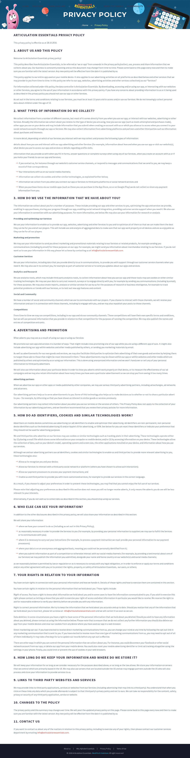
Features (38, 6)
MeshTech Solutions (100, 753)
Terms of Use (121, 749)
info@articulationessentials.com (107, 250)
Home (25, 6)
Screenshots (135, 6)
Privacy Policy (105, 749)
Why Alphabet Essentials (85, 749)
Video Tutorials (113, 6)
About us (67, 749)
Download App (56, 6)
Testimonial (154, 6)
